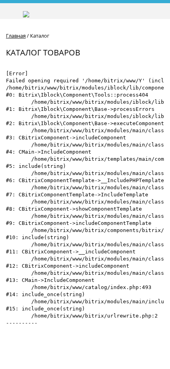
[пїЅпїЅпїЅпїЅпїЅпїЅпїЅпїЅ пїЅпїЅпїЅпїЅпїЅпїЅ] (122, 11)
